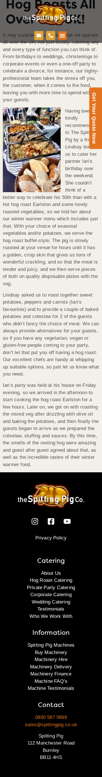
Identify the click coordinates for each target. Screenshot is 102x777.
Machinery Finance (50, 674)
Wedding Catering (51, 602)
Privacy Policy (51, 538)
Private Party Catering (51, 587)
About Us (51, 573)
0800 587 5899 (51, 717)
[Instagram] (34, 521)
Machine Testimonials (51, 688)
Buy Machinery (51, 652)
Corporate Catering (51, 594)
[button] (62, 35)
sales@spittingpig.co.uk (51, 724)
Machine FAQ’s (51, 681)
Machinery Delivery (51, 667)
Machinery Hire (51, 659)
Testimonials (50, 609)
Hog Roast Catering (51, 580)
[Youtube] (67, 521)
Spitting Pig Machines (51, 645)
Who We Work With (50, 616)
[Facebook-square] (51, 521)
